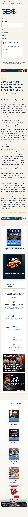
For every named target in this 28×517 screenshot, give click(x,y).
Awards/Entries (5, 38)
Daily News (4, 29)
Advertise (4, 18)
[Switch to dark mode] (25, 17)
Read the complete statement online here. (13, 212)
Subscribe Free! (5, 21)
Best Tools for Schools (8, 52)
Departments (5, 32)
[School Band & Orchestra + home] (9, 12)
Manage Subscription (8, 25)
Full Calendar (20, 284)
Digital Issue (16, 426)
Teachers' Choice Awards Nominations (12, 46)
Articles (10, 426)
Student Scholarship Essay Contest (11, 55)
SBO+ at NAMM (6, 49)
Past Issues (4, 35)
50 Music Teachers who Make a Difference (10, 43)
